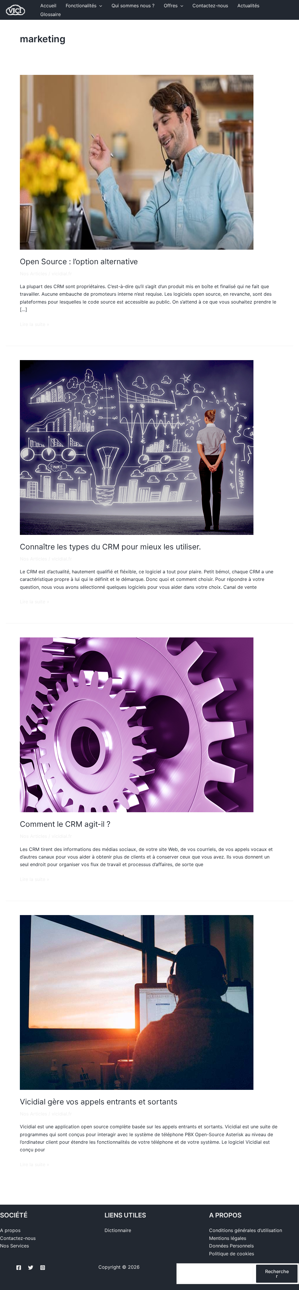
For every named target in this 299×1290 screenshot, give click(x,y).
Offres (171, 5)
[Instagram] (42, 1267)
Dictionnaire (118, 1230)
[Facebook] (18, 1267)
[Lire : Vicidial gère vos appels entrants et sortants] (136, 1002)
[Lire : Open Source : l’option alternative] (136, 162)
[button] (99, 5)
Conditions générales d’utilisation (245, 1230)
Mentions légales (227, 1238)
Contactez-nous (210, 5)
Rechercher (277, 1273)
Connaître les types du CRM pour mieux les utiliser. (110, 546)
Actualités (248, 5)
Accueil (48, 5)
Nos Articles (33, 273)
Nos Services (14, 1246)
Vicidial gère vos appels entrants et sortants (99, 1101)
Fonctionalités (81, 5)
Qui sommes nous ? (133, 5)
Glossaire (50, 14)
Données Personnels (231, 1246)
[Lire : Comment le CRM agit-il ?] (136, 724)
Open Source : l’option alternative (79, 261)
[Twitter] (30, 1267)
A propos (10, 1230)
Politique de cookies (231, 1253)
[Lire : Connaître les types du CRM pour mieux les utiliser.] (136, 447)
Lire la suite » (34, 323)
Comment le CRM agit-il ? (65, 824)
